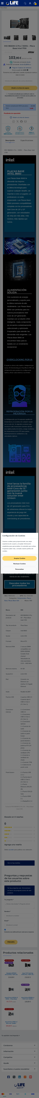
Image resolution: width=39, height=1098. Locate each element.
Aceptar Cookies (19, 558)
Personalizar (19, 569)
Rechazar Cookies (19, 563)
